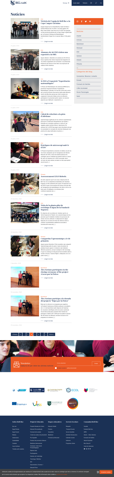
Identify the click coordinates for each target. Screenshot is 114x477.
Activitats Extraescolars (71, 435)
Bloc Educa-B (87, 443)
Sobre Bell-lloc (17, 422)
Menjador (68, 426)
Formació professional (53, 437)
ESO (42, 19)
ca (101, 3)
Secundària (51, 432)
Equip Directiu (15, 429)
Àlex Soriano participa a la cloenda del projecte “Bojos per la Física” (56, 299)
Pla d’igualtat (33, 437)
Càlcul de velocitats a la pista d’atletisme (53, 115)
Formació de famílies (83, 84)
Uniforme (68, 440)
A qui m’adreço (16, 446)
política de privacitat (71, 368)
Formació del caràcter (35, 432)
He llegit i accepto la (66, 368)
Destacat (79, 48)
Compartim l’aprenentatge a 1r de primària (55, 239)
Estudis (79, 80)
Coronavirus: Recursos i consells (87, 76)
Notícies (14, 435)
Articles (79, 40)
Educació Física (34, 467)
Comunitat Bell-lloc (91, 422)
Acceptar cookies (106, 472)
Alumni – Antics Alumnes (90, 435)
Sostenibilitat (15, 440)
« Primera (14, 334)
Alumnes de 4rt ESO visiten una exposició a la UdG (54, 53)
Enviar (96, 363)
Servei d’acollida (70, 432)
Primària (50, 429)
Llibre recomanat (82, 88)
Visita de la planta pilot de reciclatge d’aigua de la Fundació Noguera (55, 207)
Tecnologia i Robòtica (35, 459)
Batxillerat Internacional (36, 443)
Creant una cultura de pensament (38, 435)
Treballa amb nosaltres (18, 449)
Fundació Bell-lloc (88, 429)
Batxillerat (44, 268)
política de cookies (62, 474)
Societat (86, 426)
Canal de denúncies (89, 446)
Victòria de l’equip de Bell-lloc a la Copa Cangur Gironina (55, 22)
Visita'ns (85, 3)
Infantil (79, 60)
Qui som (14, 426)
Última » (51, 334)
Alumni (79, 36)
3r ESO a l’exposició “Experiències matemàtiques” (55, 82)
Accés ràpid (76, 3)
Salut (78, 96)
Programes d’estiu (70, 443)
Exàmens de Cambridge (36, 456)
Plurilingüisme (33, 453)
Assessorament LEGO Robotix (53, 176)
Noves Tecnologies (83, 92)
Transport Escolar (70, 429)
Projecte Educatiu (36, 422)
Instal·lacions (15, 437)
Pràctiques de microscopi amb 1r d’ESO (55, 146)
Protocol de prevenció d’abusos (38, 440)
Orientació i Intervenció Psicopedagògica (36, 446)
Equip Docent (15, 432)
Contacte (14, 443)
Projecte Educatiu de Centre (37, 426)
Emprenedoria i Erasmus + (36, 464)
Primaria (43, 174)
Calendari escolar (70, 437)
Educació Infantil (52, 426)
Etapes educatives (55, 422)
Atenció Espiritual (88, 440)
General (79, 56)
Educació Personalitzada (36, 429)
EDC (31, 462)
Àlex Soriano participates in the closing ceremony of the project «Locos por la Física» (54, 272)
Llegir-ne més (48, 41)
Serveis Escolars (72, 422)
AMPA (85, 432)
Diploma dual (33, 450)
